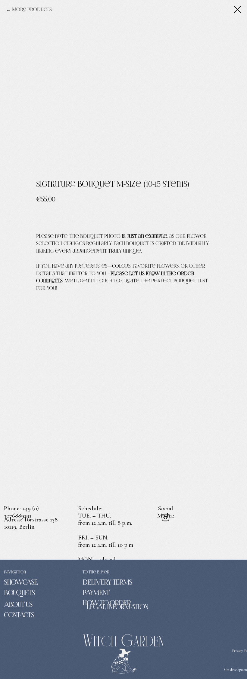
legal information (117, 607)
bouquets (19, 592)
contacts (19, 615)
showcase (21, 582)
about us (18, 604)
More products (32, 9)
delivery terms (107, 582)
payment (96, 592)
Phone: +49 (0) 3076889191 (21, 512)
